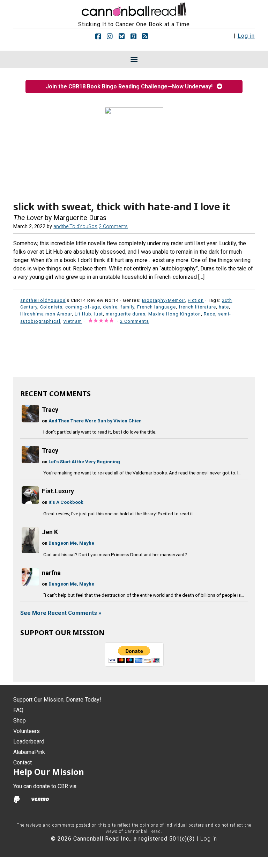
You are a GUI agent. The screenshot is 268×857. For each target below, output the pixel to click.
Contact (22, 762)
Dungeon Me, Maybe (71, 543)
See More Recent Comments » (60, 613)
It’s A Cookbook (66, 502)
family (127, 307)
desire (110, 307)
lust (98, 314)
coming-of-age (82, 307)
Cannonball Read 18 (134, 8)
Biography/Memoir (163, 300)
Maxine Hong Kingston (174, 314)
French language (156, 307)
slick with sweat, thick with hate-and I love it (121, 206)
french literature (197, 307)
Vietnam (72, 321)
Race (209, 314)
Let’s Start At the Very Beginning (84, 461)
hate (224, 307)
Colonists (51, 307)
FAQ (18, 710)
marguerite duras (126, 314)
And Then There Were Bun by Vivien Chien (95, 420)
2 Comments (113, 227)
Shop (19, 720)
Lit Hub (83, 314)
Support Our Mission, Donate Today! (57, 699)
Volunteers (26, 731)
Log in (246, 35)
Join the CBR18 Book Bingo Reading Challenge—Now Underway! (131, 86)
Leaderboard (28, 741)
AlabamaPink (29, 752)
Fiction (196, 300)
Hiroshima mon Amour (46, 314)
